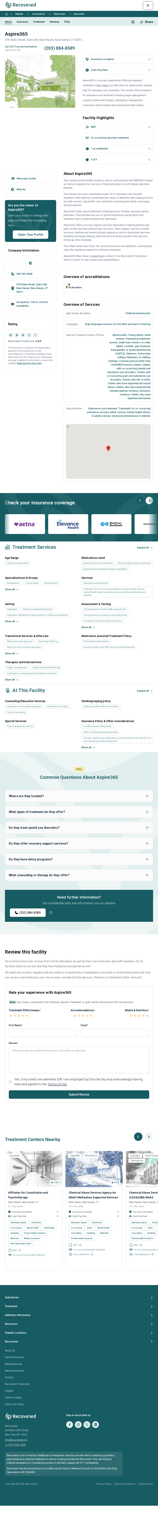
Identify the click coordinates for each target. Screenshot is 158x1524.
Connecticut (38, 14)
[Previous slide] (140, 500)
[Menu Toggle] (148, 5)
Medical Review (13, 1364)
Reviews (54, 21)
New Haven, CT (104, 85)
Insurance (22, 21)
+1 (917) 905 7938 (15, 1444)
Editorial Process (14, 1357)
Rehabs (19, 14)
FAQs (67, 21)
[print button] (133, 22)
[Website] (30, 263)
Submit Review (79, 1094)
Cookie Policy (145, 1483)
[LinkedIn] (95, 1424)
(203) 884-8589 (30, 912)
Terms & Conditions (124, 1483)
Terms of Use (57, 1084)
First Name (15, 1025)
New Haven (59, 14)
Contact (9, 1377)
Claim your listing (14, 1404)
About (8, 21)
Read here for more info (29, 363)
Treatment (39, 21)
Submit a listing (13, 1397)
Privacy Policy (103, 1483)
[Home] (6, 14)
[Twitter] (86, 1424)
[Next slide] (149, 500)
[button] (16, 50)
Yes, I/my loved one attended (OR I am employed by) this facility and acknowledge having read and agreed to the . (78, 1081)
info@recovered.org (16, 1439)
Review (13, 1043)
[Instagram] (78, 1424)
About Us (10, 1350)
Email (84, 1025)
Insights (9, 1390)
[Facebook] (69, 1424)
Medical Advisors (14, 1370)
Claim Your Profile (30, 234)
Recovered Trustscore (17, 1384)
